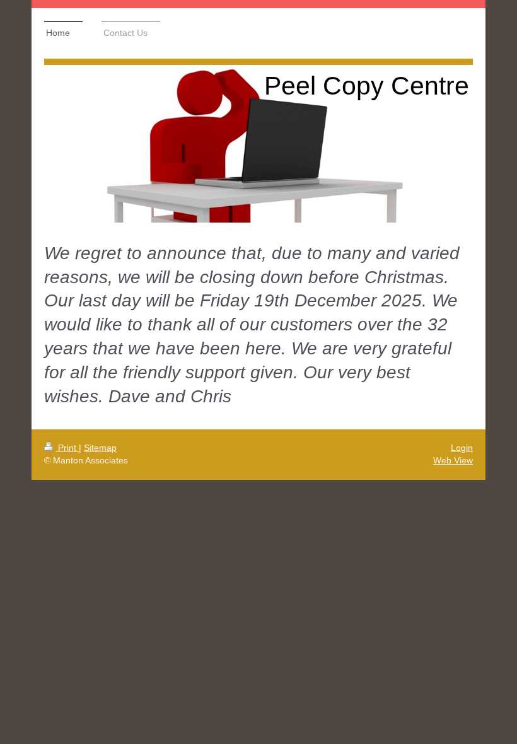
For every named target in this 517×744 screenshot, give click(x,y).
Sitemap (100, 448)
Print (67, 448)
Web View (453, 460)
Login (462, 448)
